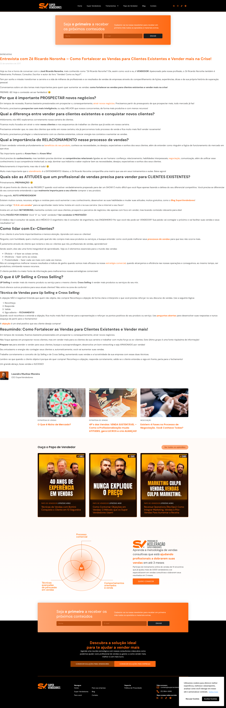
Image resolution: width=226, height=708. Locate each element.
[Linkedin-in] (174, 6)
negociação (174, 158)
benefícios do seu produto (57, 145)
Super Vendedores (94, 6)
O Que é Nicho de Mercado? (54, 424)
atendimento (35, 171)
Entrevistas (6, 54)
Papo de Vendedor (130, 6)
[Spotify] (185, 6)
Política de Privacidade (133, 688)
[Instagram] (177, 6)
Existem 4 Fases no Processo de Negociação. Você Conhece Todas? (161, 426)
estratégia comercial (116, 263)
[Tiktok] (181, 6)
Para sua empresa (99, 688)
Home (80, 6)
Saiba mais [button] (213, 692)
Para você (78, 695)
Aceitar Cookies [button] (210, 699)
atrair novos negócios (104, 103)
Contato (153, 6)
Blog (143, 6)
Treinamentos (111, 6)
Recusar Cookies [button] (192, 699)
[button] (174, 447)
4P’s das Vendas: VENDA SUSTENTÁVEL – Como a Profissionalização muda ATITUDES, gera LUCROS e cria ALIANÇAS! (113, 428)
